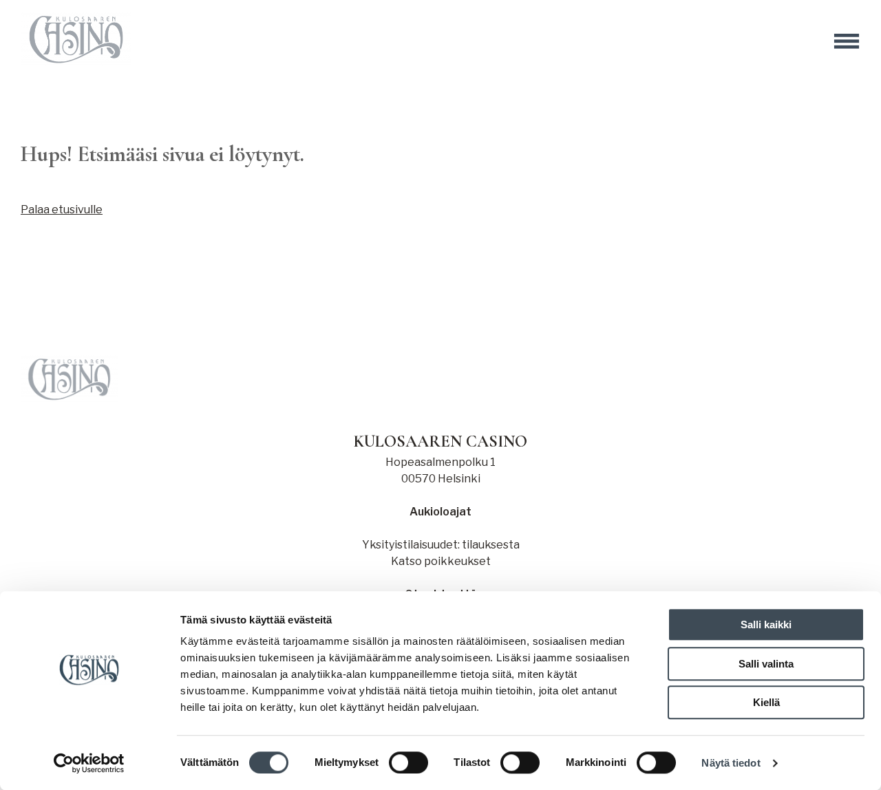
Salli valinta (766, 664)
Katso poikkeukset (441, 561)
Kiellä (766, 702)
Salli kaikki (766, 624)
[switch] (408, 762)
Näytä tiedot (730, 763)
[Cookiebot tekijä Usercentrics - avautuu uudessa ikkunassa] (89, 763)
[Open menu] (846, 41)
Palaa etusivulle (62, 209)
